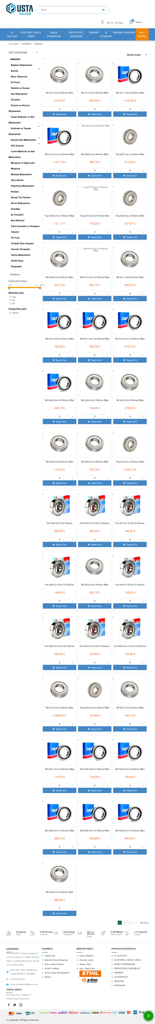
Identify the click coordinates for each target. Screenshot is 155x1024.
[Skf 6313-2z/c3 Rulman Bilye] (60, 690)
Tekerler (15, 231)
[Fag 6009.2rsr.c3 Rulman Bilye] (95, 690)
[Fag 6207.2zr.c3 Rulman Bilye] (130, 136)
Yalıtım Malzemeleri (20, 254)
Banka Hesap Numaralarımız (57, 972)
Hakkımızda (50, 955)
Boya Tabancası (19, 76)
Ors (13, 300)
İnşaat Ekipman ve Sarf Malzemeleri (22, 119)
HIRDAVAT (94, 32)
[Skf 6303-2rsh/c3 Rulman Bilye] (95, 751)
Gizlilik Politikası (52, 968)
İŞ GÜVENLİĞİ (106, 34)
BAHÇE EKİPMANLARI (54, 34)
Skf (13, 303)
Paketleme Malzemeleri (22, 185)
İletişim (48, 976)
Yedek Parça (17, 260)
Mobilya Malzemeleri (21, 174)
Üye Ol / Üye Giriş (115, 22)
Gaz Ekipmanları (19, 93)
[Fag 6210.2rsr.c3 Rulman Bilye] (95, 198)
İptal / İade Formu (87, 968)
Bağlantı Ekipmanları (21, 64)
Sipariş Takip (85, 964)
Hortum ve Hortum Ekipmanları (19, 108)
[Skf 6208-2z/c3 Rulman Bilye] (95, 136)
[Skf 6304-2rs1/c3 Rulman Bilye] (130, 751)
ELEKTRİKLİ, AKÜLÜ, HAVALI (31, 34)
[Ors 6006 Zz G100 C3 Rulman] (60, 567)
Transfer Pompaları (20, 249)
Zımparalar (16, 266)
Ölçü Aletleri (17, 180)
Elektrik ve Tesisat (20, 87)
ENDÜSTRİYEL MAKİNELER (76, 34)
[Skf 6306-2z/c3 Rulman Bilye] (95, 444)
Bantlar (14, 70)
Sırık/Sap (15, 208)
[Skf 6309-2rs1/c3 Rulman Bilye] (130, 813)
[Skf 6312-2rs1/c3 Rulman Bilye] (60, 136)
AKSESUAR (129, 32)
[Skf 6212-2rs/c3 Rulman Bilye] (60, 321)
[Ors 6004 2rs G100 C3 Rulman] (95, 628)
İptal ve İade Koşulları (54, 964)
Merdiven (15, 168)
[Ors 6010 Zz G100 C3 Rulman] (130, 505)
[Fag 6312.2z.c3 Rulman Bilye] (130, 444)
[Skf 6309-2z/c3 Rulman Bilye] (60, 874)
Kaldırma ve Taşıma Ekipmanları (20, 131)
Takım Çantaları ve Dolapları (25, 226)
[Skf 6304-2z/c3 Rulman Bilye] (60, 444)
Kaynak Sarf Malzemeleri (23, 139)
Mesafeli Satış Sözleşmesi (56, 959)
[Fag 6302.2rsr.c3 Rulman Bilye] (60, 198)
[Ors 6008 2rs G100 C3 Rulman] (60, 628)
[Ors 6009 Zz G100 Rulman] (60, 505)
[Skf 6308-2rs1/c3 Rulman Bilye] (95, 813)
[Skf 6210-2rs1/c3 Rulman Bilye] (130, 321)
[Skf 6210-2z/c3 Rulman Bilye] (60, 75)
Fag (13, 297)
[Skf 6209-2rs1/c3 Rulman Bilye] (60, 382)
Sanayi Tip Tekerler (21, 197)
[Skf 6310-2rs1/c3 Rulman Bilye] (95, 259)
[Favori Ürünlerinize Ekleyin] (43, 63)
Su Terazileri (17, 214)
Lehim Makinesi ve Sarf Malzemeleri (22, 154)
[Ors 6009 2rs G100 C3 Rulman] (95, 505)
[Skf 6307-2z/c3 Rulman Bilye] (130, 690)
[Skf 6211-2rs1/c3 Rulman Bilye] (95, 321)
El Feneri (15, 82)
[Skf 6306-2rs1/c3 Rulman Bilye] (60, 813)
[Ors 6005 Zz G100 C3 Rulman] (130, 567)
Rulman (15, 191)
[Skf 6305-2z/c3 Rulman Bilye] (130, 382)
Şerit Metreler (18, 220)
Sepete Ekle (60, 114)
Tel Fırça (15, 237)
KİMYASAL (118, 32)
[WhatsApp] (148, 1016)
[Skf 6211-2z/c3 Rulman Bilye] (130, 259)
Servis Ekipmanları (20, 203)
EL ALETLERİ (12, 34)
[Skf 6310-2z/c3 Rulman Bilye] (95, 75)
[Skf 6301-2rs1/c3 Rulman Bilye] (60, 751)
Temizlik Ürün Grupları (22, 243)
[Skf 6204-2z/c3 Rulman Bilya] (95, 567)
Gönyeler (15, 99)
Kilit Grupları (17, 145)
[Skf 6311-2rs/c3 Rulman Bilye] (130, 75)
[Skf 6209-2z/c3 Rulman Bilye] (60, 259)
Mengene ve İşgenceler (23, 162)
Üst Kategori (18, 52)
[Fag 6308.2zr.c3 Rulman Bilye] (130, 198)
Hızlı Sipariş (142, 34)
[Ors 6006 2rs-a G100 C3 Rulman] (130, 628)
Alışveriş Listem (86, 959)
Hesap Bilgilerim (86, 955)
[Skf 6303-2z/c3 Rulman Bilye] (95, 382)
